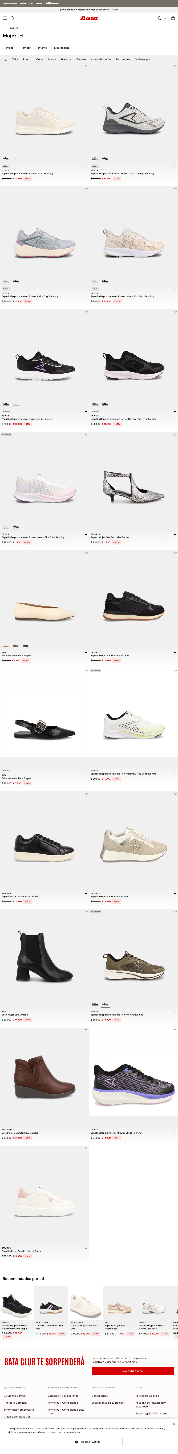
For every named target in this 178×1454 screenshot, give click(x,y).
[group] (89, 36)
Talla (15, 59)
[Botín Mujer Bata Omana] (44, 953)
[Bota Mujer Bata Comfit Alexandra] (44, 1072)
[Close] (174, 1424)
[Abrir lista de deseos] (166, 18)
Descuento (123, 59)
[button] (173, 18)
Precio (27, 59)
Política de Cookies (147, 1396)
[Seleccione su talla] (85, 166)
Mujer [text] (14, 28)
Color (39, 59)
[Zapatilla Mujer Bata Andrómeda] (120, 1303)
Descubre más (132, 1371)
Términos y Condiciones (63, 1402)
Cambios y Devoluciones (63, 1396)
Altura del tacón (101, 59)
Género (81, 59)
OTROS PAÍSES (90, 1442)
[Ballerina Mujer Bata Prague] (44, 594)
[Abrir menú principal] (5, 18)
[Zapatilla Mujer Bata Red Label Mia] (44, 835)
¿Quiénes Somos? (15, 1396)
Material (66, 59)
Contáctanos (100, 1396)
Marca (52, 59)
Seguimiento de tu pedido (108, 1402)
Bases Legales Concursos (151, 1413)
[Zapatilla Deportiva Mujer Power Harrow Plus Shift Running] (44, 476)
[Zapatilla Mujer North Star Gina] (85, 1303)
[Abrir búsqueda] (12, 18)
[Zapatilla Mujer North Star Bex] (51, 1303)
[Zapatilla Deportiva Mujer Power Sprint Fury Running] (44, 230)
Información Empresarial (19, 1409)
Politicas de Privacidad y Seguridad (150, 1404)
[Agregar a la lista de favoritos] (86, 66)
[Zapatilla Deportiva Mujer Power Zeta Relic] (154, 1303)
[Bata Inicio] (89, 18)
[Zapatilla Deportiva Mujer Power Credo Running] (44, 108)
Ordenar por (142, 59)
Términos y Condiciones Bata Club (66, 1411)
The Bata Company (15, 1402)
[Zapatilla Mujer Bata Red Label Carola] (44, 1190)
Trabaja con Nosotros (17, 1416)
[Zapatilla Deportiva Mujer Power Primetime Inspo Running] (17, 1303)
